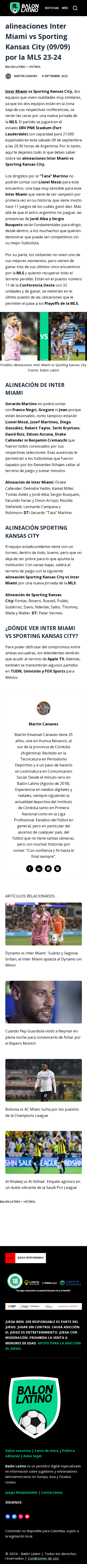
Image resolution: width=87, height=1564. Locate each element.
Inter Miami (16, 91)
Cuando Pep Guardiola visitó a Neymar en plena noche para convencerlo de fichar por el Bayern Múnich (43, 1037)
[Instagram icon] (57, 868)
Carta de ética (46, 1450)
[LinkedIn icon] (38, 868)
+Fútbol (35, 67)
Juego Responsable (21, 1492)
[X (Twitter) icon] (48, 868)
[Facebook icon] (29, 868)
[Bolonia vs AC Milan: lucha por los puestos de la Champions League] (43, 1080)
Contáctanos (52, 1492)
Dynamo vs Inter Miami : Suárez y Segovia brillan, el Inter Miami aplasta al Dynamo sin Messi (43, 959)
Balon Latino (15, 67)
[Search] (75, 8)
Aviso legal (32, 1456)
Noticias (52, 8)
